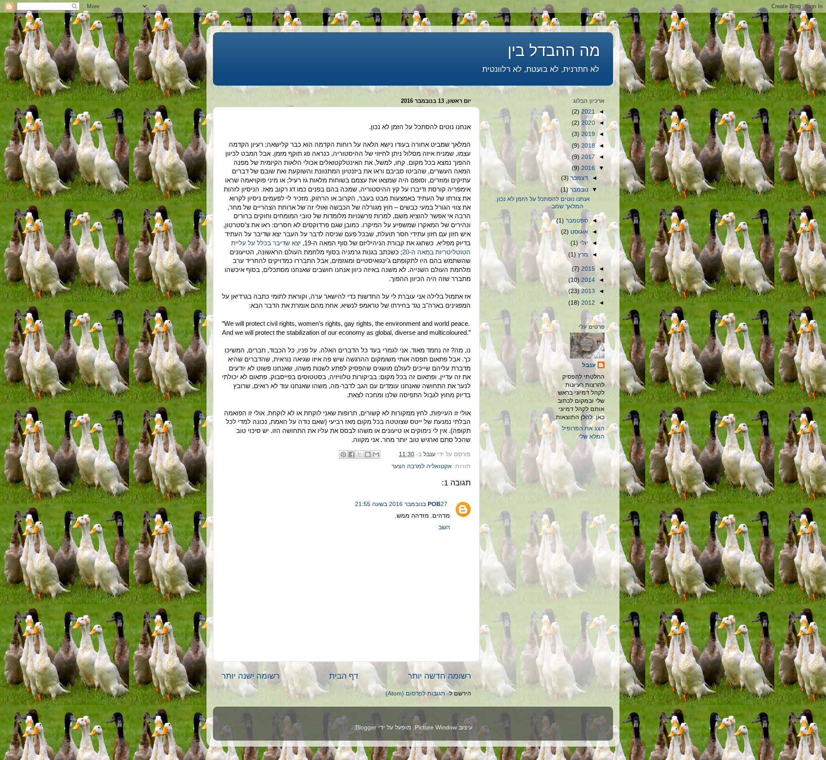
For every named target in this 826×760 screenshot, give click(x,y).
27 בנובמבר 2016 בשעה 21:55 (401, 504)
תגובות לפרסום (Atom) (415, 693)
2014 (587, 280)
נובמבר (578, 189)
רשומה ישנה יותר (251, 675)
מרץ (582, 254)
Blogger (365, 727)
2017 (587, 157)
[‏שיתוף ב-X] (359, 454)
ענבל (589, 365)
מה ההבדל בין (554, 50)
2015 (587, 269)
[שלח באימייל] (376, 454)
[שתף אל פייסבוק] (351, 454)
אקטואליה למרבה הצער (421, 466)
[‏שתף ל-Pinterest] (343, 454)
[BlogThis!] (368, 454)
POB (434, 504)
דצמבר (578, 178)
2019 (587, 134)
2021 (587, 111)
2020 (587, 123)
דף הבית (343, 675)
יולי (583, 243)
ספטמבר (576, 220)
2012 (587, 303)
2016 (587, 168)
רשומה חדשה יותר (439, 675)
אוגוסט (578, 232)
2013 (587, 291)
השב (444, 527)
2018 (587, 145)
